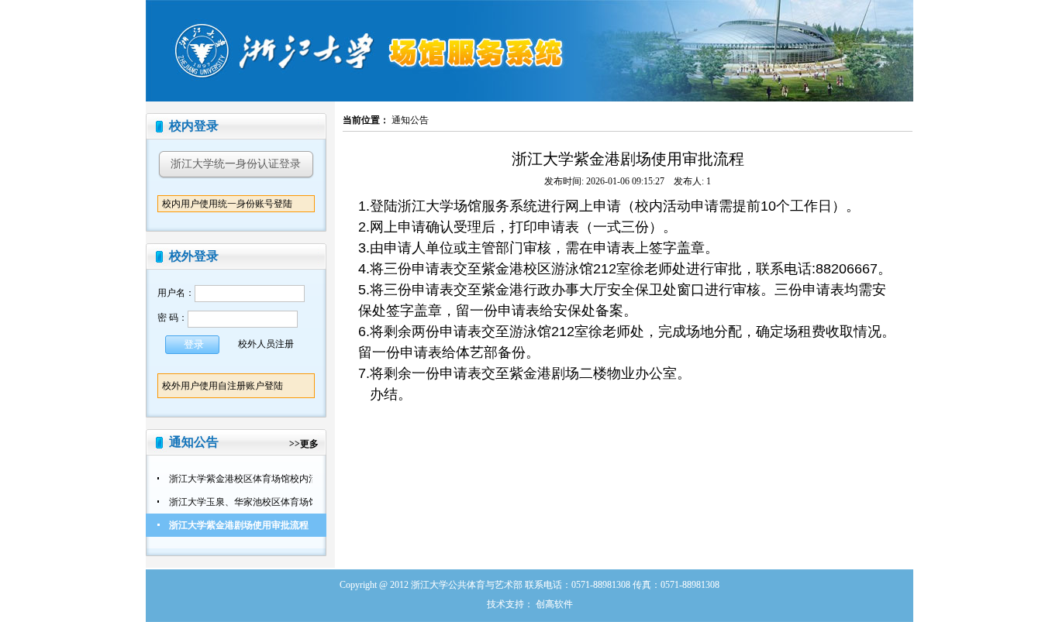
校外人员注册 (266, 343)
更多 (309, 443)
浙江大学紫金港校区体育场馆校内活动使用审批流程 (276, 478)
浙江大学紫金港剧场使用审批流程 (239, 525)
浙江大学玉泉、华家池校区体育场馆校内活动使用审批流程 (290, 502)
